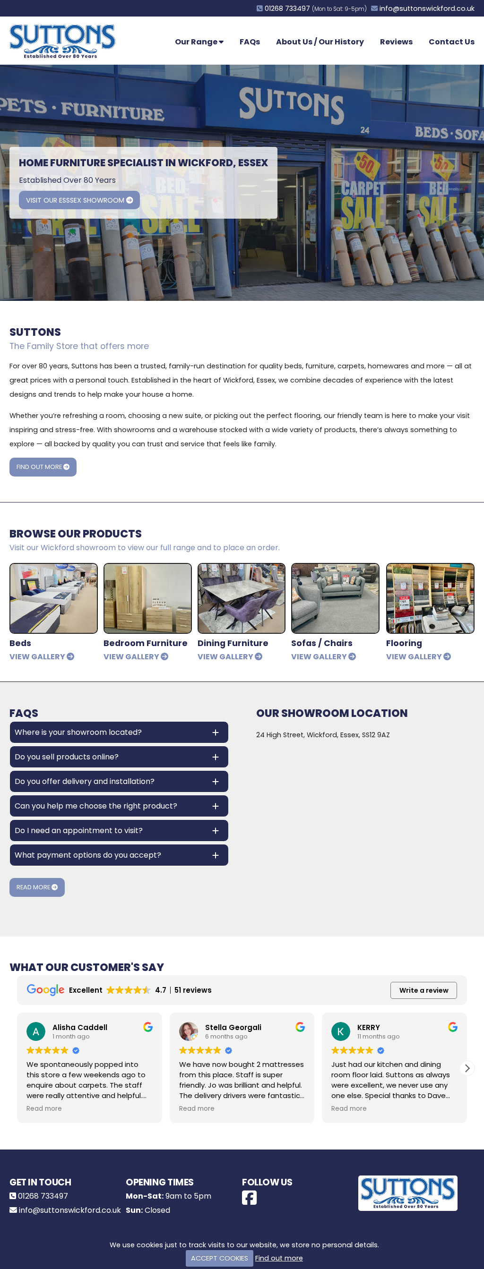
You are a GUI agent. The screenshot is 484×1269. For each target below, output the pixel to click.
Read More (34, 887)
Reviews (396, 41)
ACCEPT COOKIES (219, 1258)
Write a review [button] (424, 990)
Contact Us (452, 41)
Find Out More (40, 466)
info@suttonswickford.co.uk (427, 8)
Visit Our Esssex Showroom (76, 200)
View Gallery (38, 656)
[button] (467, 1068)
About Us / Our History (320, 41)
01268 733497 (287, 8)
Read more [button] (44, 1109)
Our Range (197, 41)
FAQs (250, 41)
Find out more (279, 1258)
